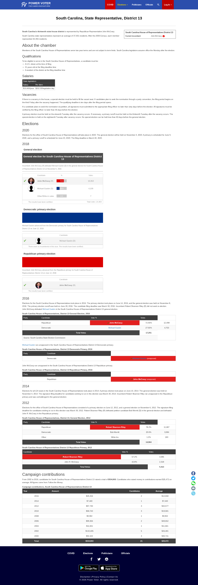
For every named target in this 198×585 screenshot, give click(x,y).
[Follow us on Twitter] (99, 559)
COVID (110, 5)
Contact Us (112, 577)
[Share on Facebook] (193, 474)
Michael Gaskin (49, 309)
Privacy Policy (99, 577)
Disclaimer (85, 577)
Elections (88, 553)
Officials (149, 5)
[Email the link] (193, 489)
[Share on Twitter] (193, 479)
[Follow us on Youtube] (106, 559)
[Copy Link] (193, 494)
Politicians (136, 5)
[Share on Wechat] (193, 484)
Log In (167, 5)
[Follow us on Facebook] (91, 559)
